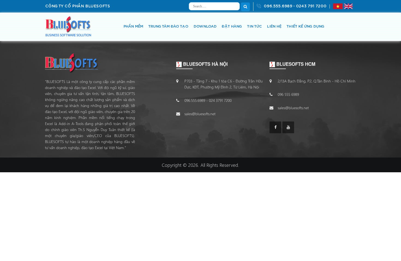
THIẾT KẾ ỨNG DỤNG (305, 26)
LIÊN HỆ (274, 26)
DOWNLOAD (204, 26)
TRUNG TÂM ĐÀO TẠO (168, 26)
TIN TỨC (254, 26)
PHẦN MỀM (133, 26)
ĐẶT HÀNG (232, 26)
